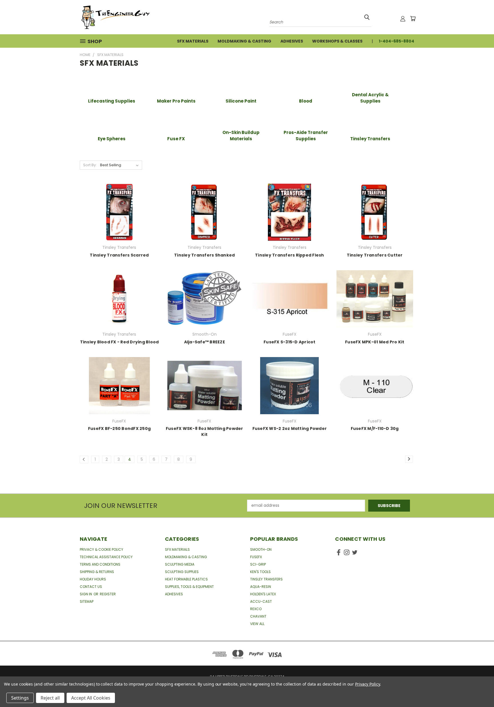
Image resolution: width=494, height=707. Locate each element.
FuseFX (256, 556)
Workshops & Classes (337, 41)
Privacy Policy (367, 684)
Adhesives (291, 41)
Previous (479, 689)
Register (108, 594)
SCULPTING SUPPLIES (182, 571)
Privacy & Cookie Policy (101, 549)
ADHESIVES (174, 594)
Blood (305, 101)
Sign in (86, 594)
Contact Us (91, 586)
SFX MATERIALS (177, 549)
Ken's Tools (260, 571)
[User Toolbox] (403, 18)
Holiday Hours (93, 579)
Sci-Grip (258, 564)
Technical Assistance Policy (106, 556)
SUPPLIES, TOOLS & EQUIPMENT (189, 586)
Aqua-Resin (260, 586)
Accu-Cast (261, 601)
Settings (20, 698)
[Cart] (413, 18)
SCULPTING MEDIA (179, 564)
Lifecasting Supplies (111, 101)
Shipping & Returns (97, 571)
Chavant (258, 616)
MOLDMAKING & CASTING (186, 556)
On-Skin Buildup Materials (241, 135)
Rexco (256, 608)
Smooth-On (261, 549)
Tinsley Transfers (370, 139)
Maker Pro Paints (176, 101)
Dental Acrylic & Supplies (370, 98)
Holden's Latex (263, 594)
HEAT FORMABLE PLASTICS (186, 579)
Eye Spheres (112, 139)
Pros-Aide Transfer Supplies (306, 135)
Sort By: (90, 165)
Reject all (50, 698)
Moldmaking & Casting (244, 41)
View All (257, 623)
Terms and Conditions (100, 564)
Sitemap (86, 601)
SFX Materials (192, 41)
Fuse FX (176, 139)
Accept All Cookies (90, 698)
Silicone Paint (241, 101)
